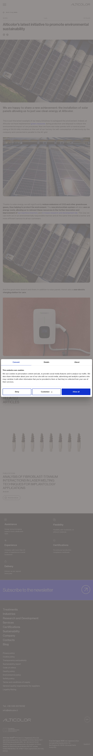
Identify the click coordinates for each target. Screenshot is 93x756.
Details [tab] (46, 362)
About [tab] (76, 362)
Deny (17, 392)
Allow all (76, 392)
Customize (45, 392)
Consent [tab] (16, 362)
